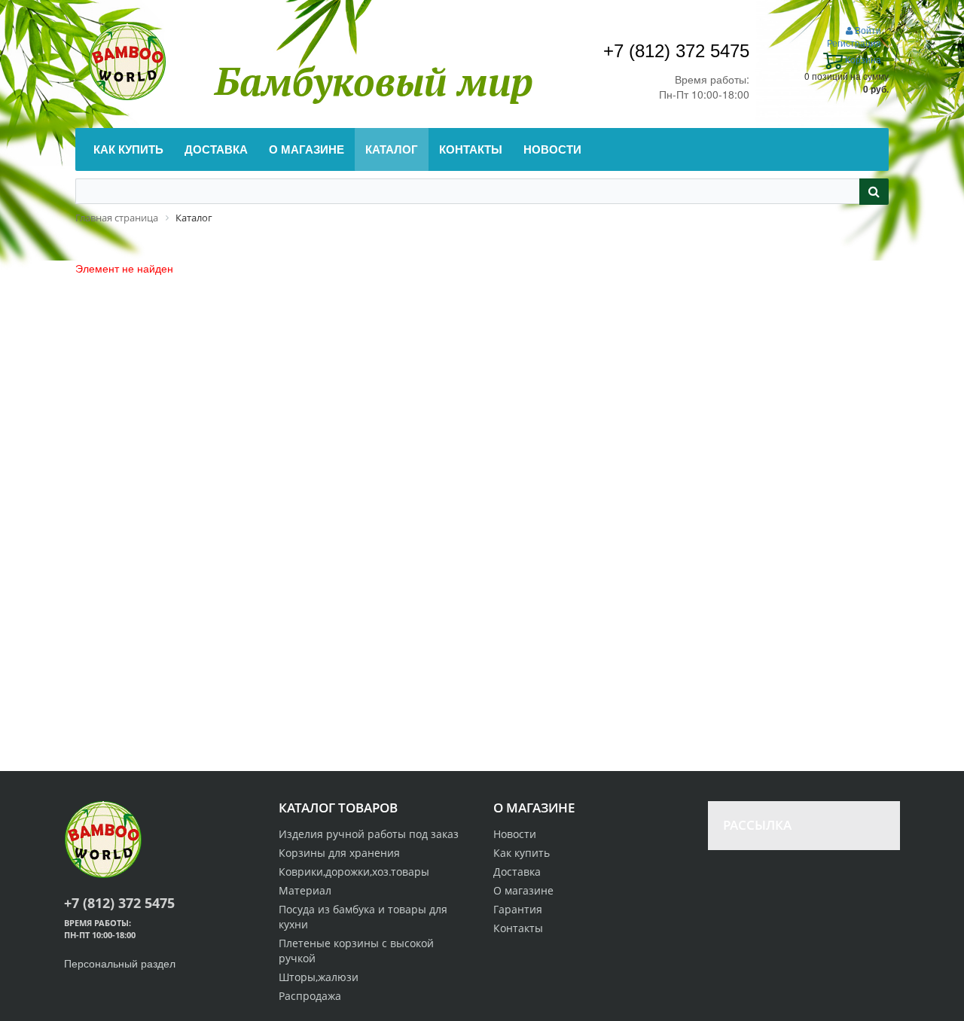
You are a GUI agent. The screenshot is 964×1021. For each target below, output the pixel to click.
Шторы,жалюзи (318, 977)
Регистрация (854, 42)
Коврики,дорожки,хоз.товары (354, 871)
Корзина (862, 59)
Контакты (518, 928)
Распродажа (310, 996)
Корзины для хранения (339, 853)
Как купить (521, 853)
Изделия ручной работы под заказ (369, 834)
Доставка (517, 871)
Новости (514, 834)
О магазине (523, 890)
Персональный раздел (119, 963)
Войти (867, 29)
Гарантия (517, 909)
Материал (305, 890)
